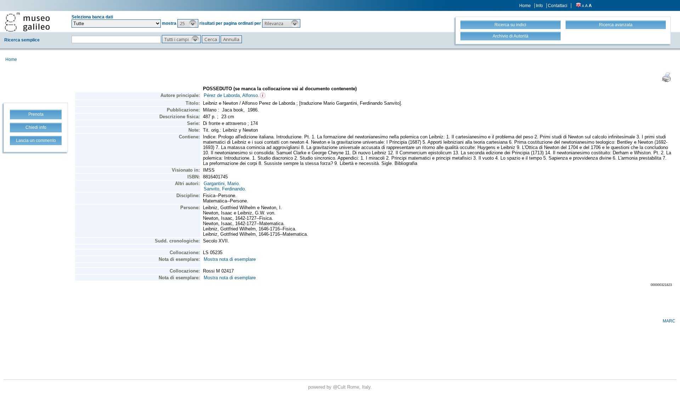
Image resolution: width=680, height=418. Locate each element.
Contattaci (557, 5)
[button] (187, 23)
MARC (669, 321)
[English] (578, 5)
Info (539, 5)
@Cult (340, 387)
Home (525, 5)
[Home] (27, 22)
